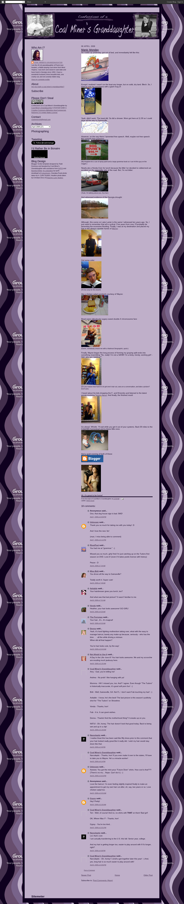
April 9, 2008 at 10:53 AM (98, 793)
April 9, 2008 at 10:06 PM (98, 865)
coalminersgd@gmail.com (41, 120)
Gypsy (93, 798)
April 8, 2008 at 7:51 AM (97, 600)
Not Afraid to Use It (98, 654)
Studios (60, 178)
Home (117, 875)
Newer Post (86, 875)
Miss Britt (94, 571)
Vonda (93, 606)
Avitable (93, 588)
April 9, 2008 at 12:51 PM (98, 827)
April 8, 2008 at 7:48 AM (97, 583)
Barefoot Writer (36, 171)
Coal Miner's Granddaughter (48, 62)
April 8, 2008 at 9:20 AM (97, 612)
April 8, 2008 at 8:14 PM (97, 761)
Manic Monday (90, 49)
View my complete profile (40, 80)
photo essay (90, 500)
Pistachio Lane (51, 178)
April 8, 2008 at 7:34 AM (97, 566)
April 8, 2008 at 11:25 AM (98, 663)
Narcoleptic (95, 735)
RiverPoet (94, 545)
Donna (93, 628)
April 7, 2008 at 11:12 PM (98, 540)
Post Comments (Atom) (103, 880)
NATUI (60, 168)
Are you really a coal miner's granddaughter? (47, 87)
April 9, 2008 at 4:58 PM (97, 850)
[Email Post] (122, 499)
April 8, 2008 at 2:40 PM (97, 747)
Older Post (148, 875)
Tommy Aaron (101, 395)
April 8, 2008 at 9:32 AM (97, 623)
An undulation (48, 171)
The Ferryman (96, 617)
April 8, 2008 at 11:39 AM (98, 730)
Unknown (94, 522)
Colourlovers (45, 173)
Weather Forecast (39, 157)
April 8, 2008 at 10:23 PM (98, 776)
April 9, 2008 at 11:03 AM (98, 804)
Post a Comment (89, 870)
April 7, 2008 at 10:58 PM (98, 517)
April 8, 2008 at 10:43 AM (98, 649)
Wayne (115, 228)
